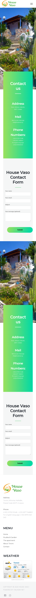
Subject (7, 204)
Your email (8, 197)
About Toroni (8, 543)
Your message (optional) (12, 211)
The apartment (9, 540)
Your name (8, 191)
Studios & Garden (10, 537)
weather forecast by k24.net (17, 579)
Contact (6, 547)
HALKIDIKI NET (19, 590)
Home (5, 534)
